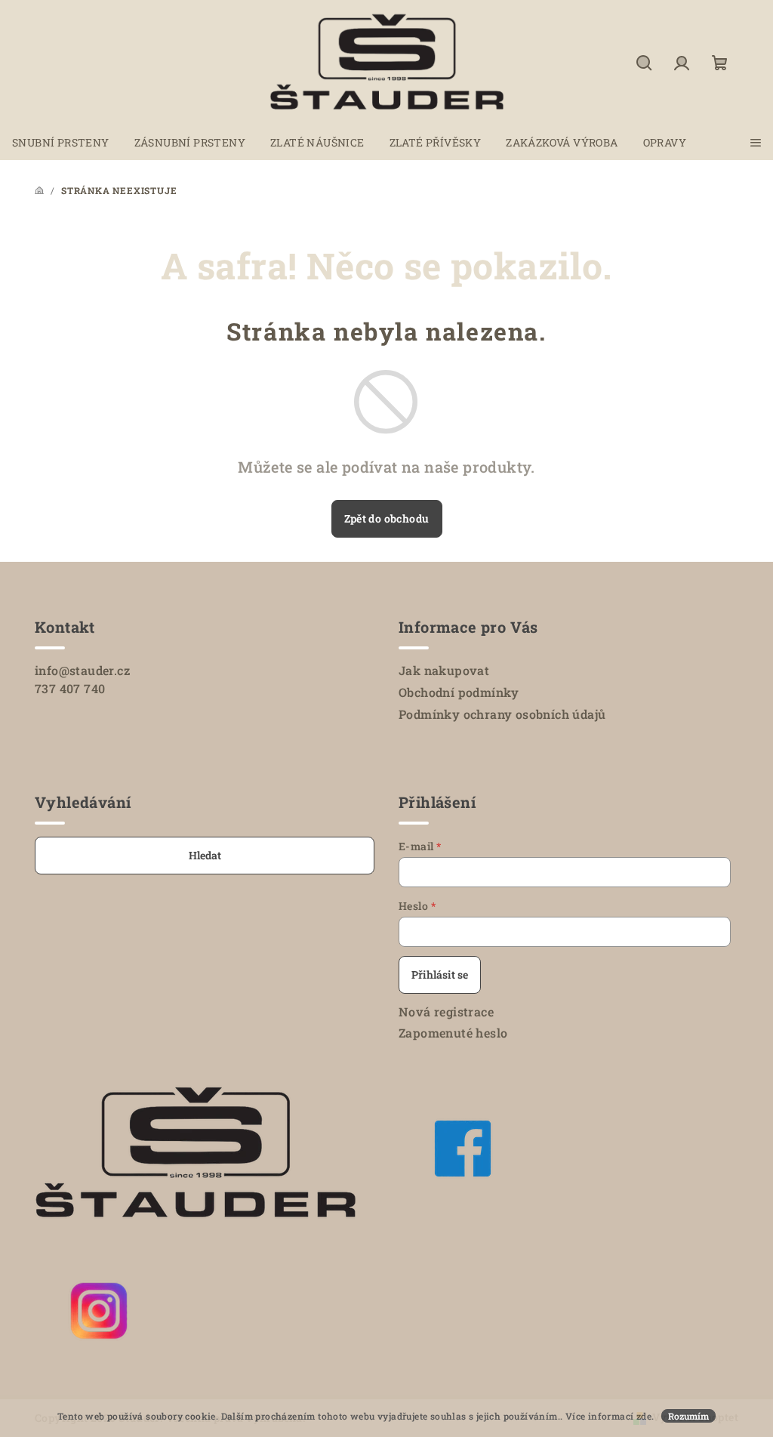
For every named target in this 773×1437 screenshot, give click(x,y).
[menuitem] (61, 142)
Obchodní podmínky (459, 692)
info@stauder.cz (82, 670)
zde (643, 1416)
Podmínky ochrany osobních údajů (502, 714)
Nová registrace (446, 1011)
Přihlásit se (439, 974)
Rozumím (688, 1416)
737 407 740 (70, 688)
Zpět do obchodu (387, 518)
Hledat (205, 855)
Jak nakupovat (444, 670)
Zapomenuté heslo (453, 1033)
